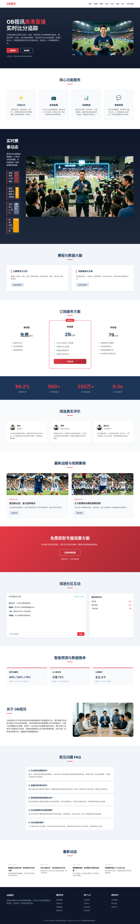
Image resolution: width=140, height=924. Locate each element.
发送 (80, 634)
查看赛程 (27, 50)
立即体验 (13, 50)
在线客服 (114, 900)
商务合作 (114, 907)
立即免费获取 (70, 553)
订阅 (106, 4)
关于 (123, 4)
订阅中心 (87, 903)
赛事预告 (59, 910)
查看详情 (14, 513)
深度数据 (59, 907)
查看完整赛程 (17, 285)
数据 (101, 4)
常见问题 (130, 4)
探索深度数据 (82, 285)
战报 (117, 4)
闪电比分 (59, 903)
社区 (112, 4)
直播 (95, 4)
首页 (90, 4)
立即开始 (26, 357)
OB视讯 (11, 3)
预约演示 (114, 903)
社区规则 (87, 910)
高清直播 (59, 900)
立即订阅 (70, 361)
